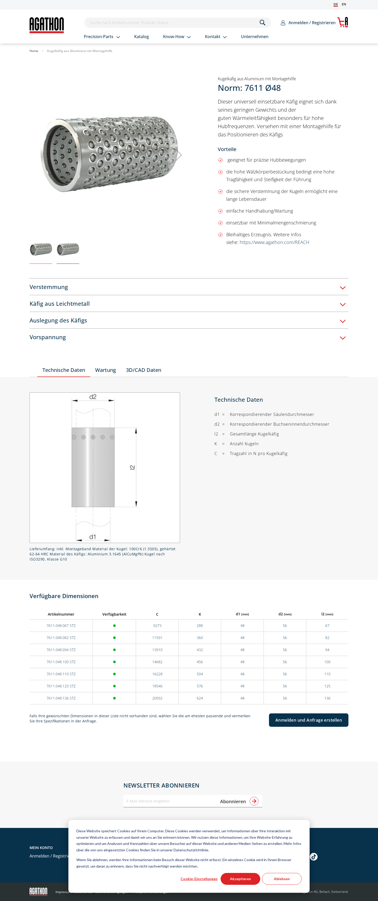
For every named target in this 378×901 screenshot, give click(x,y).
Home (34, 51)
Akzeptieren (240, 879)
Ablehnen (282, 879)
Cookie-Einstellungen (199, 879)
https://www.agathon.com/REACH (274, 242)
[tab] (189, 286)
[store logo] (47, 25)
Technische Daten (63, 369)
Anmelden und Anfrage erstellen (308, 720)
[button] (178, 155)
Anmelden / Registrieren (312, 22)
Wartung (105, 369)
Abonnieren (233, 801)
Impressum (64, 892)
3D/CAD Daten (143, 369)
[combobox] (178, 23)
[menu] (183, 37)
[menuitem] (102, 37)
